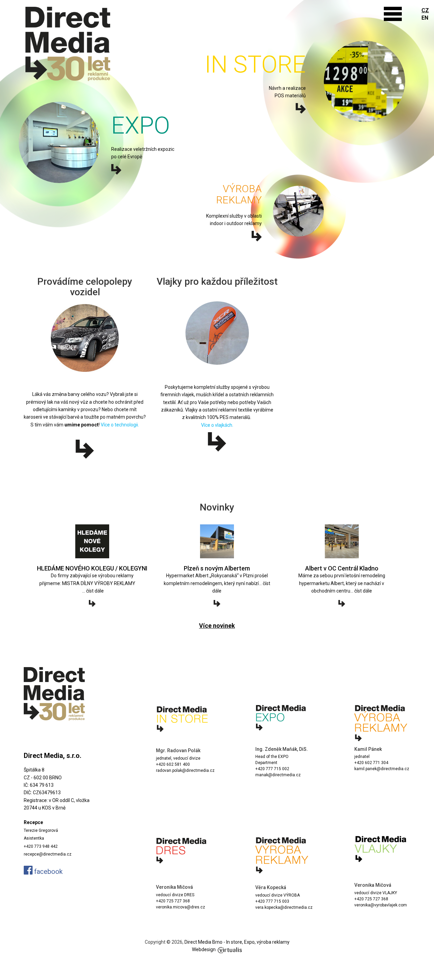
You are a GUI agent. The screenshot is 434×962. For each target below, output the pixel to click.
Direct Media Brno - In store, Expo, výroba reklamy (237, 942)
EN (424, 18)
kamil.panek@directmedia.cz (381, 768)
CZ (425, 10)
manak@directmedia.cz (278, 775)
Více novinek (217, 625)
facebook (48, 871)
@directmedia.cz (296, 907)
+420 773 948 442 (41, 846)
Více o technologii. (120, 424)
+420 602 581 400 (173, 764)
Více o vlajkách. (217, 425)
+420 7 (261, 768)
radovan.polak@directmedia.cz (185, 770)
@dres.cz (196, 907)
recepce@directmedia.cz (48, 854)
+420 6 (360, 762)
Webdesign (204, 949)
